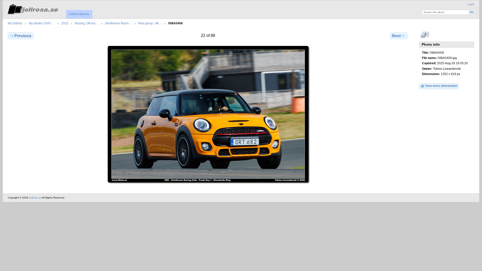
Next (396, 36)
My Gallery (15, 23)
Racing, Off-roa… (86, 23)
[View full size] (208, 114)
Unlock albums (79, 14)
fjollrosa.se (35, 197)
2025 (64, 23)
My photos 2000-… (42, 23)
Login (471, 4)
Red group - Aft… (150, 23)
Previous (22, 36)
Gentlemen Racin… (118, 23)
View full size (424, 35)
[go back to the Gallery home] (33, 8)
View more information (441, 85)
